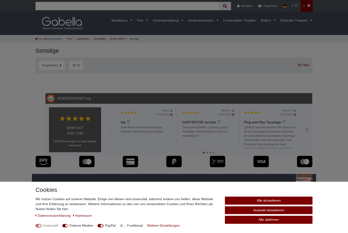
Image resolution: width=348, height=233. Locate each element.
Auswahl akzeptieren (268, 210)
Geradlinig (99, 38)
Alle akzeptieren (269, 200)
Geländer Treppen (294, 20)
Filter (305, 65)
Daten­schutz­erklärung (54, 215)
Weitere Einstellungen (163, 225)
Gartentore (82, 38)
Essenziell (50, 225)
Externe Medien (81, 225)
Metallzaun (120, 20)
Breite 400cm (117, 38)
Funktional (135, 225)
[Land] (284, 6)
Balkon (266, 20)
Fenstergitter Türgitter (239, 20)
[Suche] (225, 6)
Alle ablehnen (269, 219)
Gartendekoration (201, 20)
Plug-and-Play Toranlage (262, 122)
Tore (140, 20)
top (123, 122)
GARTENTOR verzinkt (199, 122)
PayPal (110, 225)
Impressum (83, 215)
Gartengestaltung (166, 20)
